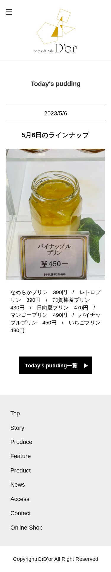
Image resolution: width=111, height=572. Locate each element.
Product (20, 470)
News (17, 484)
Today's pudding (56, 83)
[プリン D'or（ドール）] (55, 49)
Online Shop (26, 527)
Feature (20, 456)
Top (15, 413)
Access (19, 499)
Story (17, 428)
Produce (21, 442)
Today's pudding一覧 (51, 366)
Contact (20, 513)
